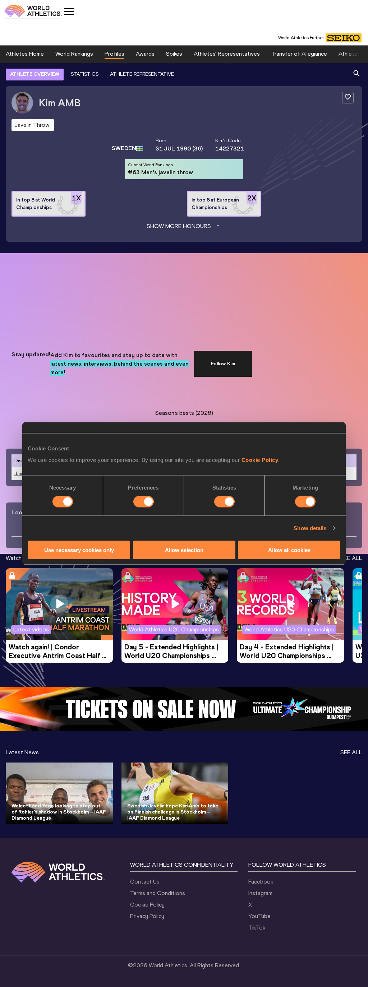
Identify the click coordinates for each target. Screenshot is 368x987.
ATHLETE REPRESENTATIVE (142, 74)
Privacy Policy (147, 916)
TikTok (256, 927)
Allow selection (184, 550)
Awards (145, 53)
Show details (310, 528)
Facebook (260, 881)
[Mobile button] (69, 11)
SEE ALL (351, 558)
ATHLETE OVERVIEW (34, 74)
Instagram (260, 893)
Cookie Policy (260, 460)
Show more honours (179, 226)
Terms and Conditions (157, 893)
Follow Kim (223, 364)
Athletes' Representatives (227, 53)
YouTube (259, 916)
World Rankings (74, 53)
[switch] (143, 502)
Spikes (174, 53)
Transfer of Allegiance (299, 53)
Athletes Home (25, 53)
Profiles (114, 53)
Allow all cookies (289, 550)
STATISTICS (84, 74)
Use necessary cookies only (79, 550)
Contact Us (145, 881)
